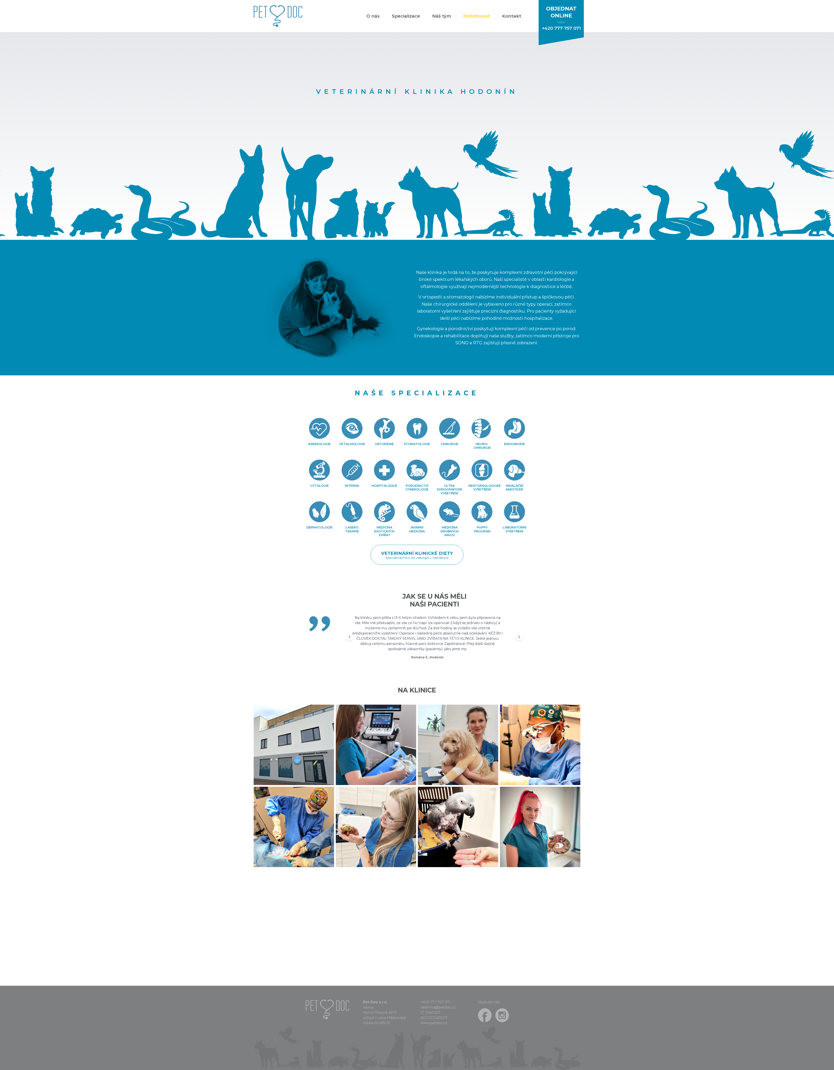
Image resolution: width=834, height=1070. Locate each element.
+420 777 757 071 (435, 1002)
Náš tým (441, 16)
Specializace (406, 16)
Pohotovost (476, 16)
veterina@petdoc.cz (438, 1007)
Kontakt (511, 16)
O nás (373, 16)
